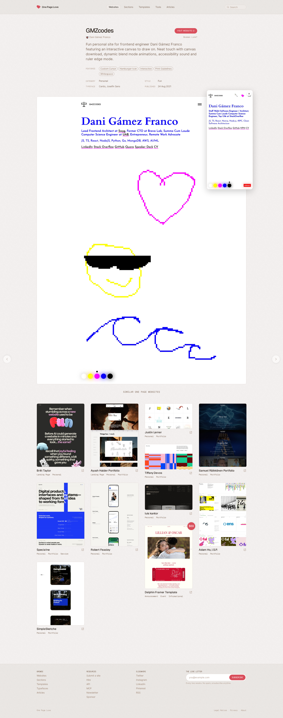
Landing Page (43, 474)
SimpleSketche (46, 628)
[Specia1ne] (60, 514)
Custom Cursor (108, 68)
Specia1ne (43, 549)
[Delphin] (168, 557)
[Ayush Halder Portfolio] (114, 435)
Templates (42, 684)
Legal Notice (220, 710)
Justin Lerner (153, 432)
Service (64, 554)
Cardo (102, 86)
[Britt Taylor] (60, 435)
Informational (176, 596)
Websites (41, 675)
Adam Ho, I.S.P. (208, 549)
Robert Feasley (100, 549)
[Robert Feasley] (114, 514)
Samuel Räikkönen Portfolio (216, 470)
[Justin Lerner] (168, 416)
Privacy (234, 710)
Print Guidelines (163, 68)
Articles (41, 692)
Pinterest (141, 688)
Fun (160, 80)
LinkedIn (140, 684)
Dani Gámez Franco (99, 37)
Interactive (146, 68)
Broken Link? (190, 37)
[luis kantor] (168, 497)
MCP (89, 688)
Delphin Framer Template (161, 592)
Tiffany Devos (153, 473)
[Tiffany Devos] (168, 456)
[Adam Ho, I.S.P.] (222, 514)
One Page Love (50, 7)
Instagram (141, 679)
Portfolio (123, 474)
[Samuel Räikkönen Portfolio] (222, 435)
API (88, 684)
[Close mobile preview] (249, 93)
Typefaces (42, 688)
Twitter (139, 675)
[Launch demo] (190, 592)
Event (163, 596)
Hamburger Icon (128, 68)
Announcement (151, 596)
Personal (103, 80)
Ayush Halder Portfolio (105, 470)
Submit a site (93, 675)
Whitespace (106, 73)
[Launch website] (82, 471)
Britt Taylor (44, 470)
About (243, 710)
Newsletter (92, 692)
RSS (138, 692)
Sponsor (90, 696)
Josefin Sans (113, 86)
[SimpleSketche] (60, 593)
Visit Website (185, 30)
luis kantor (151, 513)
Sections (41, 679)
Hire (88, 679)
